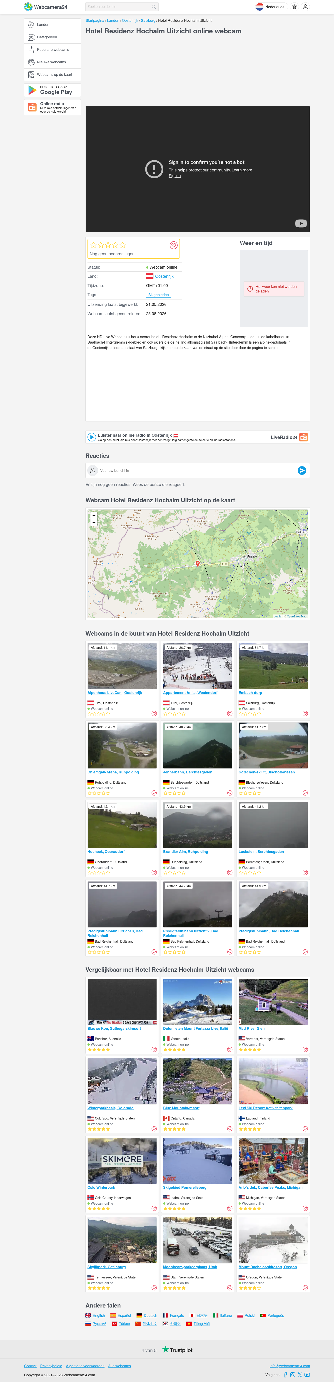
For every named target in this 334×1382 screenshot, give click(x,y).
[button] (197, 563)
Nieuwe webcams (51, 62)
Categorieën (47, 37)
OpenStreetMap (297, 616)
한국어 (175, 1323)
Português (275, 1315)
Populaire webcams (53, 49)
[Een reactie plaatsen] (302, 470)
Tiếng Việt (202, 1323)
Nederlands (274, 6)
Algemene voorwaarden (85, 1365)
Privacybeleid (51, 1365)
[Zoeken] (154, 7)
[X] (300, 1374)
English (99, 1315)
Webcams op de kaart (54, 74)
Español (124, 1315)
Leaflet (278, 616)
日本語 (202, 1315)
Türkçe (124, 1323)
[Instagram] (292, 1374)
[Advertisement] (52, 169)
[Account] (305, 6)
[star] (93, 244)
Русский (99, 1323)
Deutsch (150, 1315)
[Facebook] (285, 1374)
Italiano (226, 1315)
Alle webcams (119, 1365)
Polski (250, 1315)
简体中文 (150, 1323)
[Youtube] (307, 1374)
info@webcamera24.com (290, 1365)
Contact (30, 1365)
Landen (43, 24)
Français (177, 1315)
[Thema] (294, 6)
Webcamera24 (50, 6)
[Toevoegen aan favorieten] (173, 245)
